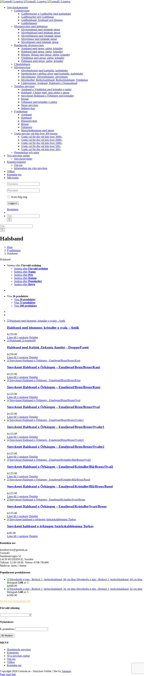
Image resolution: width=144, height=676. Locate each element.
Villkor (11, 662)
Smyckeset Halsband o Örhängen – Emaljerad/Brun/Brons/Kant (53, 367)
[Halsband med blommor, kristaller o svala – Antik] (75, 320)
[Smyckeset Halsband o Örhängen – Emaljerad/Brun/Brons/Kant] (75, 360)
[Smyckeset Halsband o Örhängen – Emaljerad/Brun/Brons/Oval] (75, 400)
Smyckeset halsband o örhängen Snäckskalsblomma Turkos (50, 526)
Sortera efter (31, 268)
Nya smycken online (18, 655)
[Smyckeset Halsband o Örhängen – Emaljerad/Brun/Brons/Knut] (75, 380)
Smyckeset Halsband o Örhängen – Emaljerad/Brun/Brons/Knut (53, 387)
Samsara (66, 671)
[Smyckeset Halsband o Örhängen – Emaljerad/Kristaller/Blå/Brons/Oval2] (75, 459)
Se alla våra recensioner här (15, 601)
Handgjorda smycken (19, 649)
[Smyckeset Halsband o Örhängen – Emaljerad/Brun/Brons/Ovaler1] (75, 420)
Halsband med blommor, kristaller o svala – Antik (43, 327)
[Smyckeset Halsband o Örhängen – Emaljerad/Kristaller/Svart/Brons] (75, 499)
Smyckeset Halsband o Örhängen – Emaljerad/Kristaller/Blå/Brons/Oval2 (60, 466)
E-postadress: (7, 628)
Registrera (12, 209)
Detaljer (33, 337)
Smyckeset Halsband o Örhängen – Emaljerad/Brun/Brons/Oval (53, 407)
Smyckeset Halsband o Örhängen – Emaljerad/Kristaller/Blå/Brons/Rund (60, 486)
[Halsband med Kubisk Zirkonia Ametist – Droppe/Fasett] (75, 340)
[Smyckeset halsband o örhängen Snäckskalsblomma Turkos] (75, 519)
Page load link (8, 674)
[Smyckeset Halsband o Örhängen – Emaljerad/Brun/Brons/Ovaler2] (75, 440)
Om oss (11, 658)
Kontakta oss (14, 665)
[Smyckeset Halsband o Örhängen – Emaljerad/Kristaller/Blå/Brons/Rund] (75, 479)
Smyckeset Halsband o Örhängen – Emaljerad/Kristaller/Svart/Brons (57, 506)
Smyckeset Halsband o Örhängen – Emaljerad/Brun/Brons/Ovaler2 (55, 447)
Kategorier (13, 652)
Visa (24, 299)
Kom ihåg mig (19, 196)
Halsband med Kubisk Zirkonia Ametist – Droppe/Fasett (48, 347)
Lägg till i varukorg (17, 337)
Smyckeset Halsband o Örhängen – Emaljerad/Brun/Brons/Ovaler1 (55, 427)
